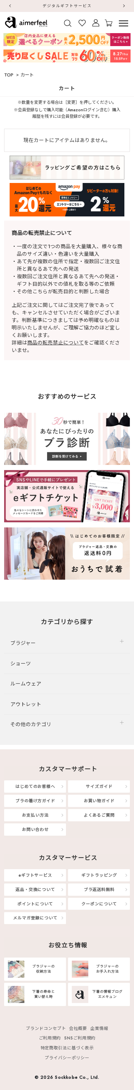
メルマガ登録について (35, 918)
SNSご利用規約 (79, 1038)
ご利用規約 (50, 1038)
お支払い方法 (35, 815)
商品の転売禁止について (55, 342)
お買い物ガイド (99, 801)
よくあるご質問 (99, 815)
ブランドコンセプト (46, 1028)
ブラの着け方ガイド (35, 801)
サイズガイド (99, 786)
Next (124, 6)
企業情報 (99, 1028)
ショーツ (20, 663)
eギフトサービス (35, 875)
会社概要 (78, 1028)
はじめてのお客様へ (35, 786)
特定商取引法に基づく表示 (67, 1048)
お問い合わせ (35, 829)
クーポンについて (99, 904)
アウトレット (25, 704)
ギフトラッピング (99, 875)
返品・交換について (35, 889)
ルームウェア (25, 683)
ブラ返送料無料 (99, 889)
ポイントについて (35, 904)
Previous (9, 6)
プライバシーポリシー (67, 1057)
